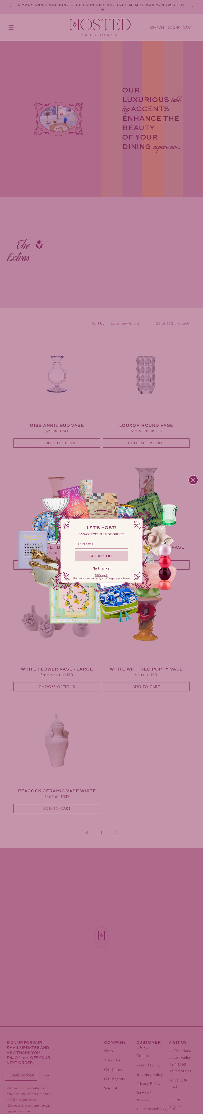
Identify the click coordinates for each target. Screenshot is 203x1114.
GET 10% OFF (101, 555)
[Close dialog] (193, 480)
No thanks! (102, 568)
